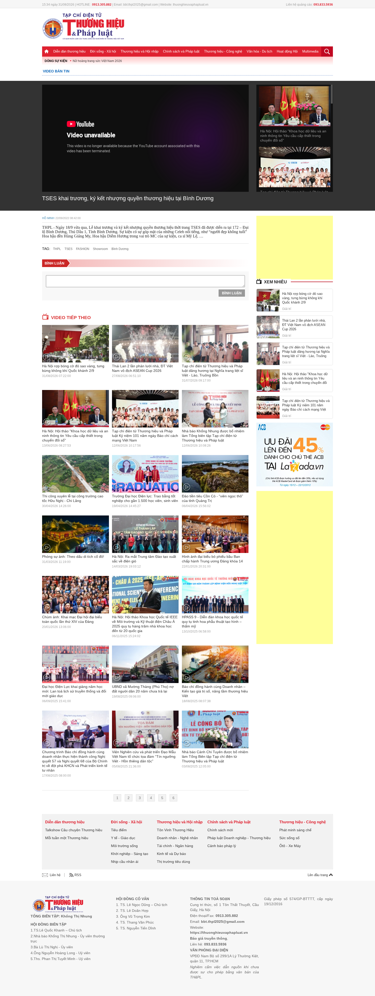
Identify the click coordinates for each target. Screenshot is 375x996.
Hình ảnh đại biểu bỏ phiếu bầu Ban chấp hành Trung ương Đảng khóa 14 (212, 558)
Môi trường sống (124, 846)
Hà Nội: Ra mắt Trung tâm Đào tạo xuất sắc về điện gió (144, 558)
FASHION (82, 249)
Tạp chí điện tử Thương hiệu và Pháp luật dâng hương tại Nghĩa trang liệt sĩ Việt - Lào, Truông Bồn (212, 370)
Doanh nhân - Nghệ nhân (177, 838)
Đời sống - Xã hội (103, 51)
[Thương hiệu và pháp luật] (58, 904)
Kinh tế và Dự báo (171, 854)
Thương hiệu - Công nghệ (223, 51)
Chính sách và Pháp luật (181, 51)
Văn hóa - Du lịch (259, 51)
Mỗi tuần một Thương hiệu (66, 838)
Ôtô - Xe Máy (290, 846)
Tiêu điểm (119, 830)
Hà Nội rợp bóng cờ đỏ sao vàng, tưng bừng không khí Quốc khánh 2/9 (73, 368)
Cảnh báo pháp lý (221, 846)
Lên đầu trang (318, 875)
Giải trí (286, 309)
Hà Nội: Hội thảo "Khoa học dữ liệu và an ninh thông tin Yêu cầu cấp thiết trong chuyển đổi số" (293, 135)
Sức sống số (289, 838)
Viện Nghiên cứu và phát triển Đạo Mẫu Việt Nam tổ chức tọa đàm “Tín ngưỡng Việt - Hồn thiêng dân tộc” (144, 756)
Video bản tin (56, 71)
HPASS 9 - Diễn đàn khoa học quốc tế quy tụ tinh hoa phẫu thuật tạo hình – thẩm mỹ (212, 621)
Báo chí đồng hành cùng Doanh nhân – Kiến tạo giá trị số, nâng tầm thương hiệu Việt (215, 691)
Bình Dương (120, 249)
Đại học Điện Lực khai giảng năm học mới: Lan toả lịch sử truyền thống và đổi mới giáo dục (74, 691)
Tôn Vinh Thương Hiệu (175, 830)
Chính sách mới (220, 830)
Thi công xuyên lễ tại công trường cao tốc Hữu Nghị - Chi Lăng (72, 498)
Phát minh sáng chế (295, 830)
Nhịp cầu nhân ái (124, 862)
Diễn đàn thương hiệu (69, 51)
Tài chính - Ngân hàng (175, 846)
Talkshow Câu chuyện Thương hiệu (73, 830)
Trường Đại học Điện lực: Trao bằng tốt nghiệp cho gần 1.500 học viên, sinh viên (145, 498)
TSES (68, 249)
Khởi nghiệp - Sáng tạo (129, 854)
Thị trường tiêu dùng (173, 862)
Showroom (100, 249)
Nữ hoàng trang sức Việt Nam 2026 (97, 61)
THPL (57, 249)
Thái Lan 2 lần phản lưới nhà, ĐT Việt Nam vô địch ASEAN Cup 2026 (142, 368)
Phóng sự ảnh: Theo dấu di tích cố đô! (73, 556)
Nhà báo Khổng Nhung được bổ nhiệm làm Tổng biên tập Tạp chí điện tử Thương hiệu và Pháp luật (213, 435)
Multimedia (310, 51)
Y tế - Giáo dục (123, 838)
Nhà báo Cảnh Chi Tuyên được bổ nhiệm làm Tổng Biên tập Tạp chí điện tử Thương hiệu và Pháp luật (215, 756)
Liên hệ (55, 875)
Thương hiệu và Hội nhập (139, 51)
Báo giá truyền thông (208, 938)
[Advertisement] (294, 248)
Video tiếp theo (71, 317)
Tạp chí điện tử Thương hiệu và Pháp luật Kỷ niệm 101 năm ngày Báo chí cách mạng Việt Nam (145, 435)
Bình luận (54, 263)
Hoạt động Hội (287, 51)
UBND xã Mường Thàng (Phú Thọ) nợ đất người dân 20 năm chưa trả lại (143, 689)
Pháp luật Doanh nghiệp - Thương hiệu (239, 838)
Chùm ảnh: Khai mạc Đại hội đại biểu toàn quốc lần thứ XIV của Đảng (72, 619)
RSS (77, 875)
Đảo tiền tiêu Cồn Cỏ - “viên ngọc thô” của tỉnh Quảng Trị (212, 498)
